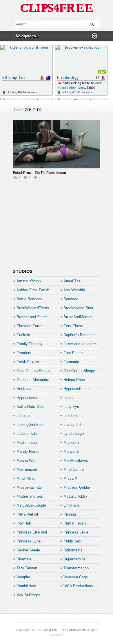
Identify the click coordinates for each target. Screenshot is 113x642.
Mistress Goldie (76, 487)
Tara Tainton (27, 568)
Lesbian (23, 415)
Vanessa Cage (75, 577)
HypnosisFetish (76, 389)
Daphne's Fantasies (79, 335)
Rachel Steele (28, 550)
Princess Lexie (75, 532)
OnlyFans (71, 505)
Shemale (24, 559)
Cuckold (23, 335)
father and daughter (79, 344)
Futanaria (71, 362)
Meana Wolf (27, 460)
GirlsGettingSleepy (79, 371)
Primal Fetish (74, 523)
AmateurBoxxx (29, 281)
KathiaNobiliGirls (30, 406)
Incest (68, 397)
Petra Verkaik (28, 514)
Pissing (69, 514)
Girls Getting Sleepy (33, 371)
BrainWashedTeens (33, 308)
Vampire (23, 577)
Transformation (76, 568)
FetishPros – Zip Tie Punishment (39, 173)
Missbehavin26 (29, 487)
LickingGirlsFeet (30, 424)
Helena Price (74, 380)
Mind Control (74, 469)
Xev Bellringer (28, 595)
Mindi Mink (26, 478)
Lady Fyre (71, 406)
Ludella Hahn (27, 433)
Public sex (72, 541)
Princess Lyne (29, 541)
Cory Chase (73, 326)
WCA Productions (78, 586)
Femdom (24, 353)
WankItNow (26, 586)
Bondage (70, 299)
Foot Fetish (73, 353)
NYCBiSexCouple (31, 505)
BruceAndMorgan (77, 317)
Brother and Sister (32, 317)
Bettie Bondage (29, 299)
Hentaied (24, 389)
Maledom (71, 442)
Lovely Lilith (73, 424)
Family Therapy (30, 344)
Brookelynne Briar (78, 308)
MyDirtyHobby (75, 496)
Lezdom (70, 415)
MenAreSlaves (75, 460)
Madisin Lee (27, 442)
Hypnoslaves (27, 397)
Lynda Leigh (73, 433)
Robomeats (73, 550)
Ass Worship (74, 290)
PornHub (24, 523)
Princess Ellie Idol (32, 532)
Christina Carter (30, 326)
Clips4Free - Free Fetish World (63, 630)
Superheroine (74, 559)
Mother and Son (30, 496)
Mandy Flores (28, 451)
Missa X (70, 478)
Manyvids (71, 451)
